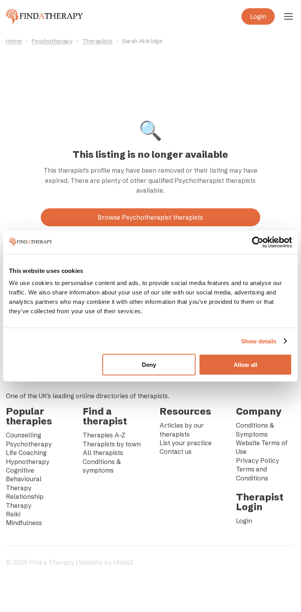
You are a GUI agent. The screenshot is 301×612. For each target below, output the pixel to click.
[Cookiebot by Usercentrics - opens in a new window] (257, 242)
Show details (258, 341)
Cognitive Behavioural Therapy (24, 479)
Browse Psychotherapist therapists (150, 217)
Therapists (97, 41)
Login (258, 16)
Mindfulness (24, 523)
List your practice (186, 443)
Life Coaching (26, 453)
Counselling (23, 435)
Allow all (245, 364)
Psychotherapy (52, 41)
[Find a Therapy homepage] (44, 16)
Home (14, 41)
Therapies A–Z (104, 435)
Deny (149, 364)
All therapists (103, 453)
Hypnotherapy (27, 462)
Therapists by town (112, 444)
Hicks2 (123, 562)
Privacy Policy (257, 460)
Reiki (13, 514)
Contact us (176, 451)
